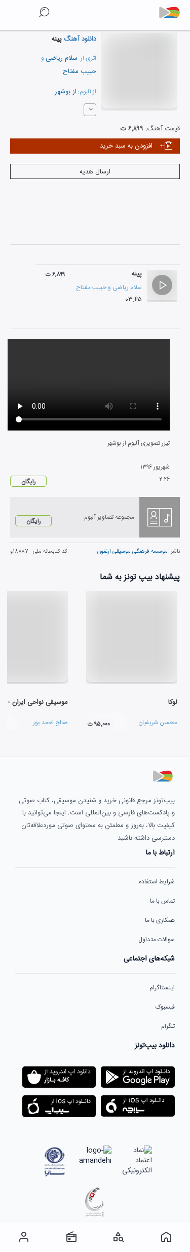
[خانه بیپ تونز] (166, 1237)
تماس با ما (162, 901)
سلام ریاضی (62, 58)
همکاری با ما (160, 920)
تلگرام (168, 1026)
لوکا (172, 702)
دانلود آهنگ (79, 39)
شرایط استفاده (157, 882)
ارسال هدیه (95, 171)
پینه (137, 273)
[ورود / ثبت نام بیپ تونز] (24, 1237)
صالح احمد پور (50, 723)
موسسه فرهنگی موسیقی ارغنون (132, 551)
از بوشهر (66, 91)
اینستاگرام (162, 988)
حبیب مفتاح (79, 71)
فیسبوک (165, 1007)
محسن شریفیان (157, 723)
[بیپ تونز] (173, 12)
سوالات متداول (156, 940)
